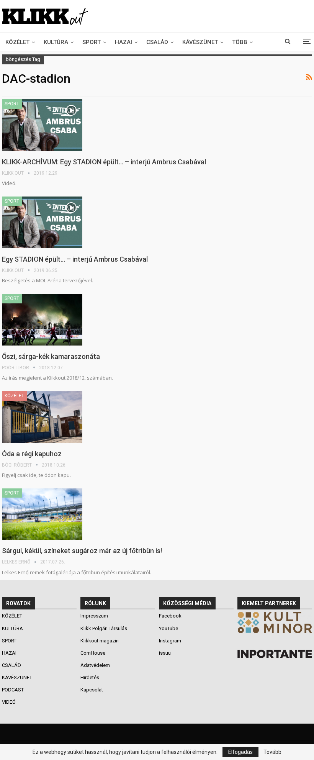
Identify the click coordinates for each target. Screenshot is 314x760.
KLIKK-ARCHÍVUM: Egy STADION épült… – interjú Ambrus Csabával (104, 162)
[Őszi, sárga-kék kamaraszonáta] (42, 319)
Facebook (170, 616)
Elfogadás (240, 752)
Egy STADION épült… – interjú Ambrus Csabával (75, 259)
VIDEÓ (9, 702)
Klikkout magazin (99, 641)
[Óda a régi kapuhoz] (42, 416)
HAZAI (123, 42)
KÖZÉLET (17, 42)
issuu (165, 653)
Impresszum (94, 616)
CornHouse (92, 653)
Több (239, 42)
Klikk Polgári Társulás (103, 628)
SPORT (91, 42)
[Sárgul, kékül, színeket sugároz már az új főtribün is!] (42, 514)
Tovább (272, 752)
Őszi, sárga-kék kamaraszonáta (51, 356)
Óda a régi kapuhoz (32, 454)
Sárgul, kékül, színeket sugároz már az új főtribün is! (82, 551)
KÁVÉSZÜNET (200, 42)
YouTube (168, 628)
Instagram (170, 641)
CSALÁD (157, 42)
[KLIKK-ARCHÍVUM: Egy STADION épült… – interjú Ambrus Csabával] (42, 125)
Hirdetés (89, 677)
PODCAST (13, 690)
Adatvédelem (95, 665)
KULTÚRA (56, 42)
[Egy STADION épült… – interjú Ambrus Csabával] (42, 222)
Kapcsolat (91, 690)
